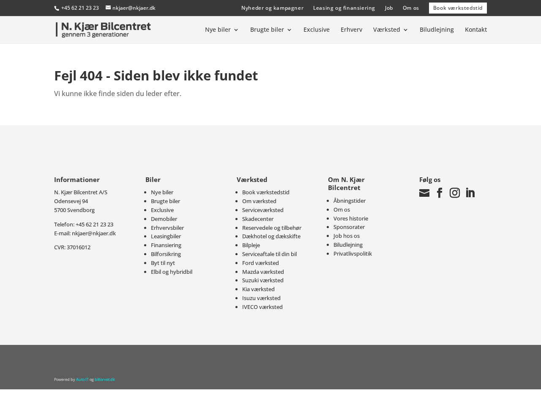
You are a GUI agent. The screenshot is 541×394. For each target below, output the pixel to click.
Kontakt (476, 30)
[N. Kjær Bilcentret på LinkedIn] (470, 193)
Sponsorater (349, 227)
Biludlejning (437, 30)
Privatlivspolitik (352, 253)
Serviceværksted (263, 210)
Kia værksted (258, 289)
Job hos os (346, 236)
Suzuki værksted (263, 280)
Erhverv (351, 30)
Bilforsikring (166, 254)
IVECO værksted (262, 307)
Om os (411, 7)
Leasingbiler (166, 236)
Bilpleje (251, 245)
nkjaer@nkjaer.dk (94, 233)
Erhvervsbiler (167, 227)
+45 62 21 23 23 (80, 7)
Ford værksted (260, 263)
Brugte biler (267, 30)
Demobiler (164, 219)
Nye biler (218, 30)
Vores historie (350, 218)
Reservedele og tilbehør (271, 227)
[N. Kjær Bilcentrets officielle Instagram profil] (455, 193)
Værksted (386, 30)
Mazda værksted (263, 272)
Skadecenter (257, 219)
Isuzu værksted (261, 298)
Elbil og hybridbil (171, 272)
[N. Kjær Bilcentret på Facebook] (439, 193)
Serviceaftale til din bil (269, 254)
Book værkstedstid (458, 7)
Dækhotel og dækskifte (271, 236)
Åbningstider (349, 200)
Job (389, 7)
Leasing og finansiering (344, 7)
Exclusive (316, 30)
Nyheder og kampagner (272, 7)
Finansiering (166, 245)
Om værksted (259, 201)
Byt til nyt (163, 263)
